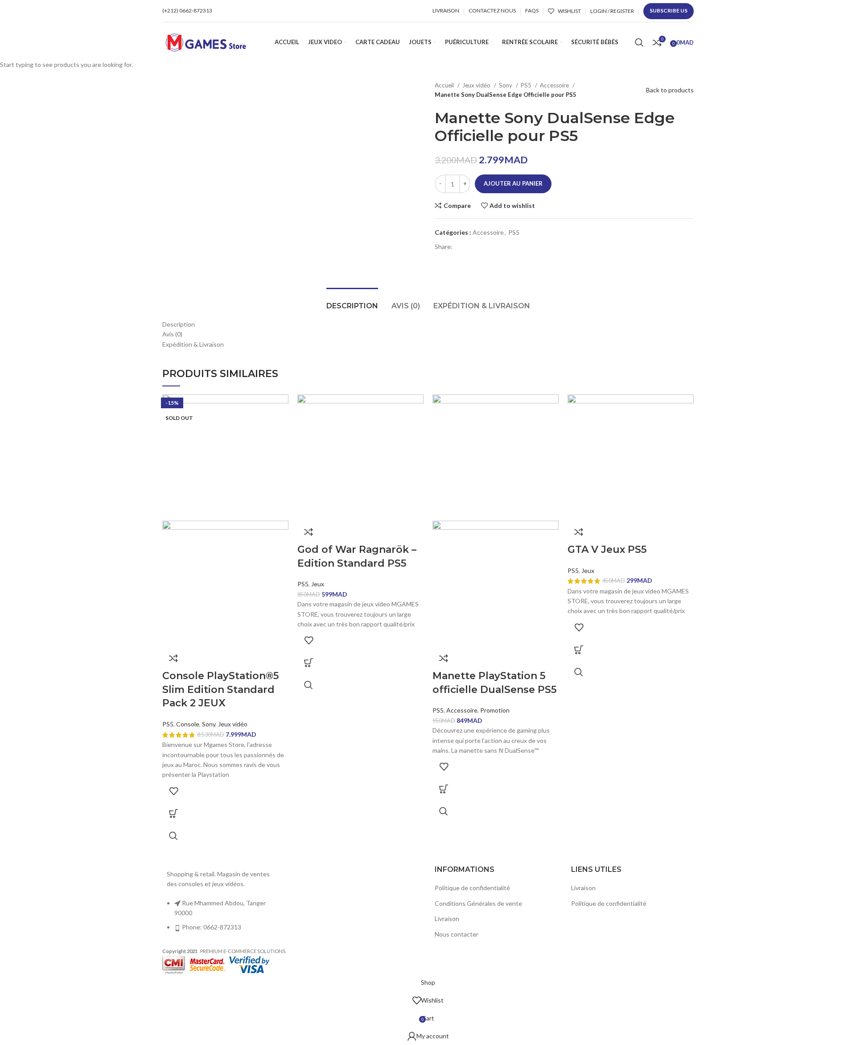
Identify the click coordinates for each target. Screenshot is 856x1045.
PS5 (167, 724)
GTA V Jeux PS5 (607, 549)
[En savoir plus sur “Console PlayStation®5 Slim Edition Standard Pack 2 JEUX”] (173, 813)
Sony (208, 724)
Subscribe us (668, 10)
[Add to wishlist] (173, 791)
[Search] (639, 42)
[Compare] (173, 658)
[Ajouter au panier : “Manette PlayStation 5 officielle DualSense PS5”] (443, 789)
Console (187, 724)
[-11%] (495, 456)
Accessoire (461, 710)
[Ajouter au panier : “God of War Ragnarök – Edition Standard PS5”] (308, 662)
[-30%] (360, 456)
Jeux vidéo (232, 724)
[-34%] (631, 456)
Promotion (495, 710)
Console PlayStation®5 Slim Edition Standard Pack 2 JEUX (220, 689)
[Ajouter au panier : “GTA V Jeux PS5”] (579, 650)
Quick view (173, 836)
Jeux (317, 584)
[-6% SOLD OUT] (225, 456)
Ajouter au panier (513, 183)
